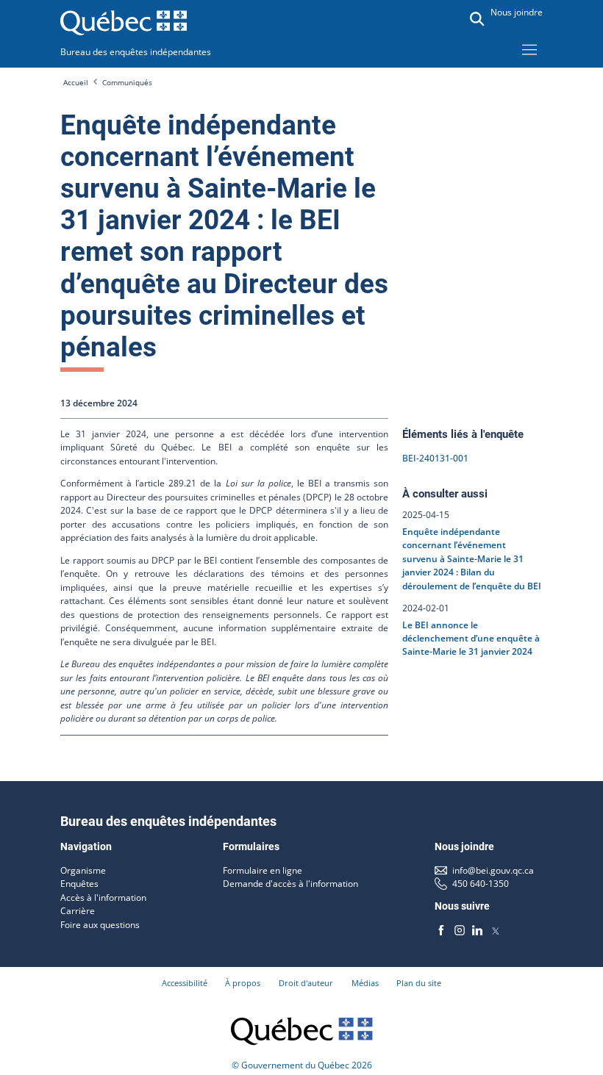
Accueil (75, 82)
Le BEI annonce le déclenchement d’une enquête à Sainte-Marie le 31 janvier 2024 (471, 638)
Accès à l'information (103, 897)
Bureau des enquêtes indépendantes (135, 52)
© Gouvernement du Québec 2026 (302, 1065)
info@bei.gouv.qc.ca (493, 870)
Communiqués (127, 82)
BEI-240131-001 (435, 458)
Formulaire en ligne (262, 870)
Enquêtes (79, 883)
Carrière (77, 911)
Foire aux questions (100, 924)
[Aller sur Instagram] (458, 929)
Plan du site (418, 982)
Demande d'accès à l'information (290, 883)
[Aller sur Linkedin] (477, 929)
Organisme (83, 870)
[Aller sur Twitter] (495, 929)
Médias (365, 982)
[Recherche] (477, 19)
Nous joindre (516, 12)
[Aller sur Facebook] (441, 929)
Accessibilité (184, 982)
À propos (242, 982)
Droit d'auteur (306, 982)
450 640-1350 (480, 883)
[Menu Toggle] (529, 49)
